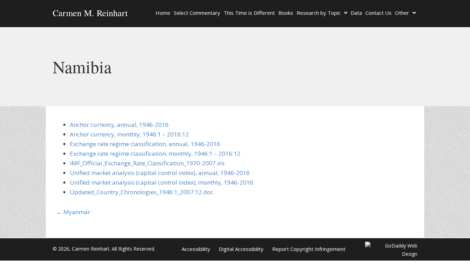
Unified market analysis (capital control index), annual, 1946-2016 (160, 173)
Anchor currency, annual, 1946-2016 (119, 125)
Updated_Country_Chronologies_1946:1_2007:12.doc (141, 192)
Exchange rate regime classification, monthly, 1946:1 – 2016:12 (155, 153)
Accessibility (196, 248)
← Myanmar (73, 212)
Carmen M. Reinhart (90, 13)
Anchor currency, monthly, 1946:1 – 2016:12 (129, 134)
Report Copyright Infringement (308, 248)
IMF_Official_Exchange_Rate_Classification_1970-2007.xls (147, 163)
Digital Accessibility (241, 248)
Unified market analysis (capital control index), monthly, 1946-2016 (161, 182)
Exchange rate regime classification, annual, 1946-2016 (145, 144)
